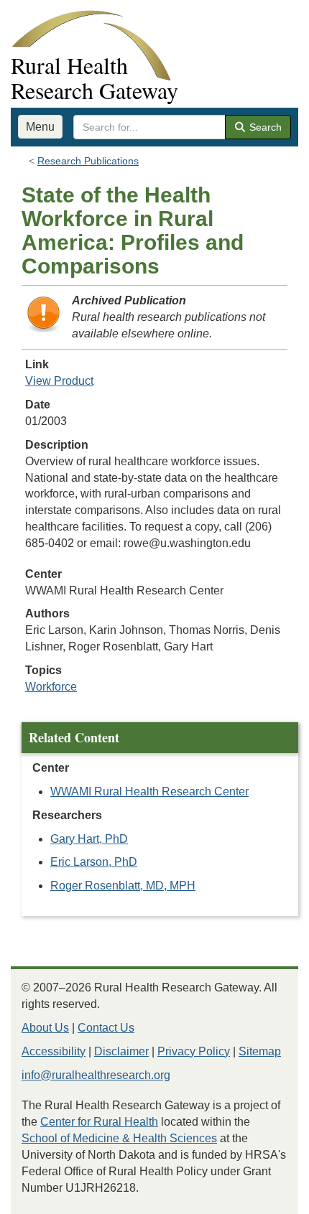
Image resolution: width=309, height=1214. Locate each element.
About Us (45, 1028)
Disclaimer (121, 1051)
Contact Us (106, 1028)
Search (264, 127)
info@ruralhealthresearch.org (96, 1075)
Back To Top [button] (263, 1196)
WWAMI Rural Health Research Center (149, 791)
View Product (59, 381)
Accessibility (54, 1051)
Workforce (51, 687)
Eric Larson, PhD (93, 862)
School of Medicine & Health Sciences (119, 1138)
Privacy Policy (193, 1051)
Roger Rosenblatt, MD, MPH (122, 885)
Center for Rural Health (99, 1122)
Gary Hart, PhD (89, 839)
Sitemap (260, 1051)
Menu (40, 127)
